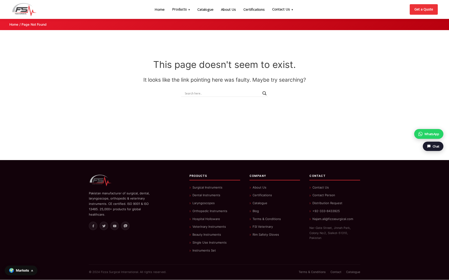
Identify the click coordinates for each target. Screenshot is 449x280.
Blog (256, 211)
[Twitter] (104, 226)
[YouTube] (114, 226)
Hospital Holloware (206, 219)
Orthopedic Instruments (209, 211)
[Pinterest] (125, 226)
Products (181, 9)
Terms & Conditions (267, 219)
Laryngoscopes (203, 203)
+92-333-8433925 (326, 211)
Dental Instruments (206, 195)
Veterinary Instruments (209, 226)
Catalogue (205, 9)
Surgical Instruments (207, 187)
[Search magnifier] (264, 93)
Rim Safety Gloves (266, 234)
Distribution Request (327, 203)
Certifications (254, 9)
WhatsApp (431, 134)
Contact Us (282, 9)
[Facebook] (93, 226)
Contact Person (323, 195)
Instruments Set (204, 250)
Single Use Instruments (209, 242)
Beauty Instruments (206, 234)
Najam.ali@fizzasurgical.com (332, 219)
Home (160, 9)
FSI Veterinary (263, 226)
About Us (228, 9)
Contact (335, 272)
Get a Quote (423, 9)
